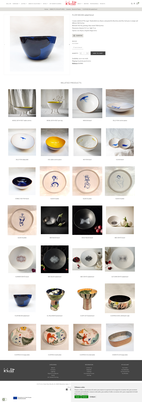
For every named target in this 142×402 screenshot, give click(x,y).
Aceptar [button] (78, 396)
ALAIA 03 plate (120, 198)
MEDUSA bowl (87, 120)
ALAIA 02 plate (87, 198)
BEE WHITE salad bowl (87, 276)
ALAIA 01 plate (55, 198)
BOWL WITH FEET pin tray (55, 120)
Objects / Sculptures (53, 373)
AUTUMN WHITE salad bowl (120, 276)
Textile (53, 375)
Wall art (53, 367)
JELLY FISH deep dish (22, 159)
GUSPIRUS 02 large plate (22, 355)
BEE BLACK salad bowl (54, 276)
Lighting (53, 371)
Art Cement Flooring (53, 377)
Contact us (89, 367)
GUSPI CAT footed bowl (87, 315)
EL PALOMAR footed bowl (54, 315)
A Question (77, 36)
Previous (4, 44)
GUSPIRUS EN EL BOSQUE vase (119, 315)
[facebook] (67, 390)
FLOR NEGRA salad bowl (22, 315)
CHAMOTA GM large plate (120, 355)
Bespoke (89, 369)
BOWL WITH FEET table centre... (22, 120)
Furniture (53, 369)
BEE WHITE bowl (120, 237)
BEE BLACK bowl (55, 237)
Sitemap (89, 375)
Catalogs (89, 371)
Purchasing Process (89, 373)
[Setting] (134, 4)
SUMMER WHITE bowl (22, 276)
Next (69, 44)
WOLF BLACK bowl (87, 237)
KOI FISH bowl (87, 159)
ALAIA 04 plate (22, 237)
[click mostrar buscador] (131, 4)
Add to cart (98, 53)
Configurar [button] (92, 396)
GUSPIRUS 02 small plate (87, 355)
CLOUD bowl (120, 159)
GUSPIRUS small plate (54, 355)
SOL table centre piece (55, 159)
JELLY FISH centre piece (120, 120)
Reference (75, 63)
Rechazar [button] (84, 396)
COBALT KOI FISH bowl (22, 198)
